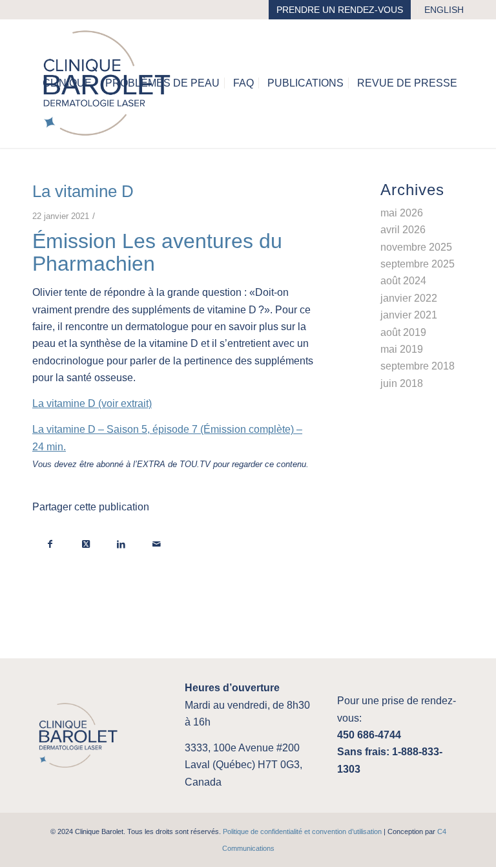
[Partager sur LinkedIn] (121, 543)
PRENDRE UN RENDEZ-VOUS (339, 10)
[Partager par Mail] (156, 543)
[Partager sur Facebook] (50, 543)
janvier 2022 (408, 298)
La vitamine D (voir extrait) (92, 403)
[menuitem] (340, 10)
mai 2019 (401, 349)
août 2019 (403, 332)
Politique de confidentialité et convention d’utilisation (302, 831)
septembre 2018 (417, 365)
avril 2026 (403, 229)
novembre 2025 (416, 247)
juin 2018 (401, 383)
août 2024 (403, 280)
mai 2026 (401, 212)
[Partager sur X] (85, 543)
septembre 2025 (417, 263)
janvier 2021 (408, 314)
